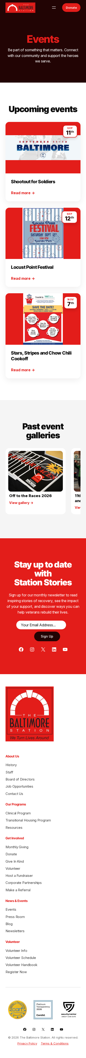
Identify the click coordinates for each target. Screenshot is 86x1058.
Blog (9, 924)
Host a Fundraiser (19, 875)
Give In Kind (15, 861)
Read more (23, 192)
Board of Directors (20, 779)
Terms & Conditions (55, 1043)
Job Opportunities (19, 786)
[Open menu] (54, 7)
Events (11, 909)
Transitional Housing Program (28, 820)
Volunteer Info (16, 950)
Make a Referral (18, 890)
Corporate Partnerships (24, 882)
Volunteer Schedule (21, 958)
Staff (9, 772)
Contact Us (14, 793)
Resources (14, 827)
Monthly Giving (17, 847)
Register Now (16, 972)
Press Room (15, 917)
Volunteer (13, 868)
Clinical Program (18, 813)
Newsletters (15, 931)
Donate (71, 7)
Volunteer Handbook (21, 965)
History (11, 765)
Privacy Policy (27, 1043)
